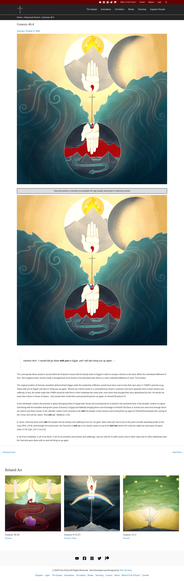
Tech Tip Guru (125, 570)
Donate (145, 575)
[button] (166, 2)
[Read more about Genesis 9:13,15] (92, 503)
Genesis (20, 31)
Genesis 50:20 (12, 534)
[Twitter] (111, 2)
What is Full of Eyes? (128, 2)
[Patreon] (115, 2)
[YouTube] (100, 2)
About (117, 575)
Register (151, 2)
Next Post (178, 452)
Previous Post (7, 452)
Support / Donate (157, 9)
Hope (74, 538)
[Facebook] (104, 2)
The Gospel (91, 9)
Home (19, 17)
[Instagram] (108, 2)
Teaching (142, 9)
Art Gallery (119, 9)
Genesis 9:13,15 (72, 534)
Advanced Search (32, 17)
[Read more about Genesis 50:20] (33, 503)
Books (131, 9)
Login (159, 2)
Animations (106, 9)
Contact (142, 2)
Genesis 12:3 (129, 534)
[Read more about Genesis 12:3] (151, 503)
